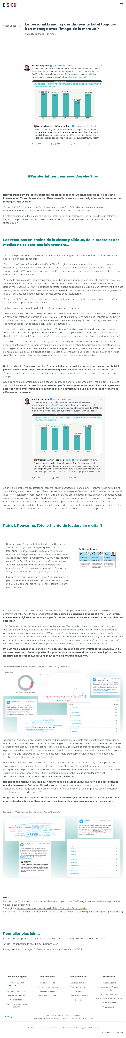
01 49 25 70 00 (18, 983)
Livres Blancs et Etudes (109, 994)
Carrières (78, 991)
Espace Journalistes (16, 996)
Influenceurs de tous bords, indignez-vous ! (35, 944)
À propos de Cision (78, 983)
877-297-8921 (89, 1018)
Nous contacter (16, 1000)
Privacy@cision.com (50, 1018)
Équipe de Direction (78, 987)
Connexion (107, 1032)
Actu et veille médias (109, 1003)
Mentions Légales (34, 1028)
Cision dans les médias (78, 996)
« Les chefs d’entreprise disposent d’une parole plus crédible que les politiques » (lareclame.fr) (71, 912)
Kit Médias (78, 1000)
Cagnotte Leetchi (105, 320)
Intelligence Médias (47, 996)
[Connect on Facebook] (5, 1017)
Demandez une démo (16, 991)
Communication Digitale (47, 987)
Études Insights (109, 1007)
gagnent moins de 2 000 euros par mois (93, 280)
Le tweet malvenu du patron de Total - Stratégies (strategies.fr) (52, 908)
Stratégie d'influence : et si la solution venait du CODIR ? (53, 949)
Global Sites (119, 1032)
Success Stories (109, 983)
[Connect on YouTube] (11, 1017)
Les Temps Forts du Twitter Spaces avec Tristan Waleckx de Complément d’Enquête (58, 939)
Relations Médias (47, 983)
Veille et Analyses (47, 991)
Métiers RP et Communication (109, 998)
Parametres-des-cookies (71, 1028)
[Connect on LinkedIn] (8, 1017)
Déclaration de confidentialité (51, 1028)
